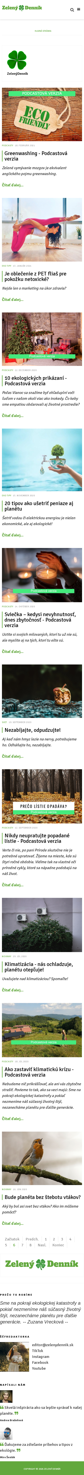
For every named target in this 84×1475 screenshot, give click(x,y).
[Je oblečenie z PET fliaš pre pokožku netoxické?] (42, 229)
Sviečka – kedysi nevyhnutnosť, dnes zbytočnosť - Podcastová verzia (40, 620)
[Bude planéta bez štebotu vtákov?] (42, 1158)
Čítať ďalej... (12, 185)
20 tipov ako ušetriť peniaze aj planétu (38, 506)
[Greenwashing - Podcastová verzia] (42, 114)
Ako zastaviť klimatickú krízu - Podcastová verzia (39, 1072)
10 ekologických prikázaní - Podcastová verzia (35, 381)
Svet (4, 722)
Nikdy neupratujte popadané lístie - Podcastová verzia (37, 838)
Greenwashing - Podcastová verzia (35, 156)
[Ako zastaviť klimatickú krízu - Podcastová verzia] (42, 1030)
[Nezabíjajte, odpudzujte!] (42, 691)
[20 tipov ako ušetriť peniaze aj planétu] (42, 460)
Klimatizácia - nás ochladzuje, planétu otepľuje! (38, 967)
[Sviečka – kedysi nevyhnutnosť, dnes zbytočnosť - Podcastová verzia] (42, 575)
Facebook (40, 1362)
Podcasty (7, 145)
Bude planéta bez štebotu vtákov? (42, 1197)
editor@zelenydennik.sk (52, 1344)
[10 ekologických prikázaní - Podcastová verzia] (42, 339)
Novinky (6, 956)
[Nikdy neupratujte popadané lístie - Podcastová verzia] (42, 796)
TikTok (37, 1350)
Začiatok (12, 1239)
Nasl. (42, 1245)
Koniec (58, 1245)
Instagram (40, 1356)
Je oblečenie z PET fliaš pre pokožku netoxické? (35, 276)
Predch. (32, 1239)
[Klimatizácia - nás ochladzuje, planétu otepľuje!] (42, 925)
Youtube (39, 1368)
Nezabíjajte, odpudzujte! (32, 730)
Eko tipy (6, 266)
